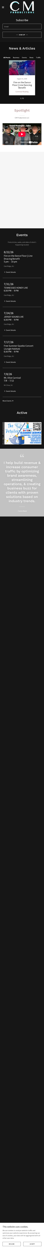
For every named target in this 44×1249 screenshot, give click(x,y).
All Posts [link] (6, 57)
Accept (32, 1244)
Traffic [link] (38, 57)
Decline (12, 1244)
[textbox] (22, 26)
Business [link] (16, 57)
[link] (22, 7)
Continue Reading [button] (22, 92)
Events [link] (24, 57)
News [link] (31, 57)
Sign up (22, 35)
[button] (4, 7)
